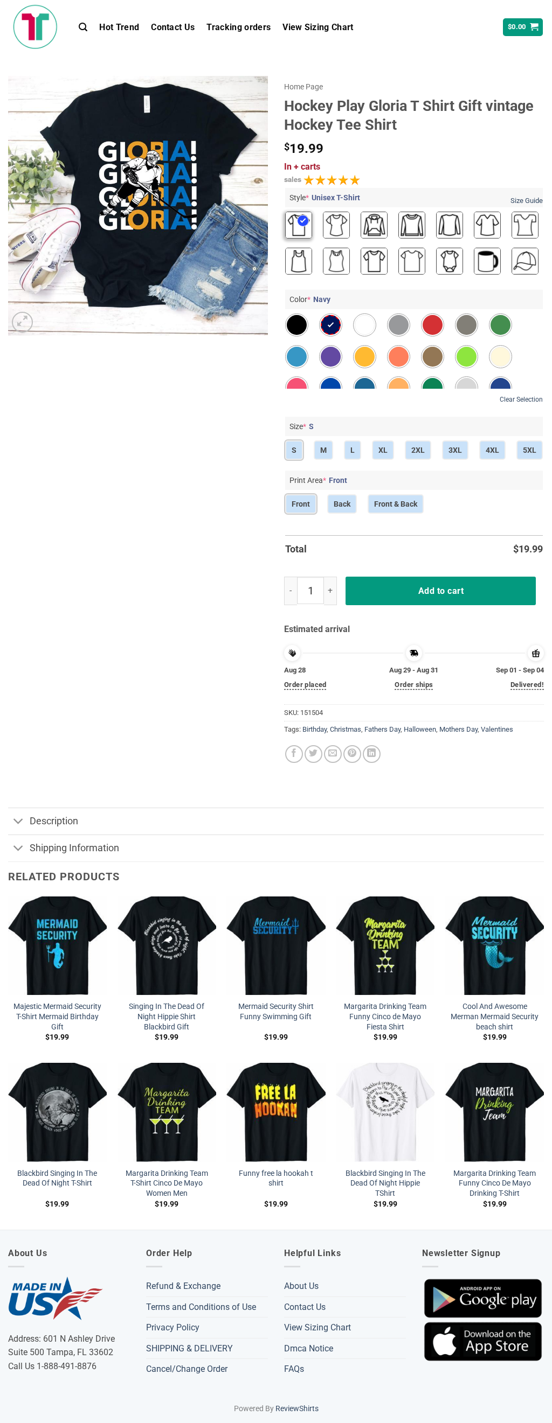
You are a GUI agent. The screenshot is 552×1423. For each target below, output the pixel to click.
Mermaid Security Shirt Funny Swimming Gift (276, 1011)
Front (301, 504)
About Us (301, 1286)
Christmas (345, 729)
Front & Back (395, 504)
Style (324, 197)
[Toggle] (18, 822)
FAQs (294, 1369)
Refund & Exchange (183, 1286)
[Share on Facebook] (294, 754)
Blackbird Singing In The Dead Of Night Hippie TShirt (385, 1183)
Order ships (414, 685)
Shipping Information (74, 848)
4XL (492, 450)
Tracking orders (238, 27)
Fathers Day (382, 729)
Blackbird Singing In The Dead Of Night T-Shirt (57, 1178)
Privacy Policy (172, 1327)
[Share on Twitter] (313, 754)
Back (342, 504)
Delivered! (527, 685)
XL (383, 450)
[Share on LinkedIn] (372, 754)
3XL (455, 450)
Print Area (318, 480)
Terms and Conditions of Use (201, 1307)
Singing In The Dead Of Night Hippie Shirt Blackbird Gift (166, 1016)
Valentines (497, 729)
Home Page (303, 86)
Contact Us (173, 27)
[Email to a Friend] (333, 754)
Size (301, 426)
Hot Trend (119, 27)
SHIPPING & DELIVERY (189, 1348)
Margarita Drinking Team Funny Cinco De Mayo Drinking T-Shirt (494, 1183)
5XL (529, 450)
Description (54, 821)
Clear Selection (521, 399)
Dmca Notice (308, 1348)
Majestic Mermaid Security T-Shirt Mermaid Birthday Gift (57, 1016)
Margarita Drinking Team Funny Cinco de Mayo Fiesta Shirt (385, 1016)
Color (309, 299)
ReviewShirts (297, 1408)
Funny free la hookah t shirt (276, 1178)
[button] (83, 27)
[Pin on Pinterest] (352, 754)
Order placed (305, 685)
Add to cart (441, 591)
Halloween (420, 729)
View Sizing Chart (317, 27)
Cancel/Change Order (186, 1369)
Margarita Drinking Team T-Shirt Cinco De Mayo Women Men (167, 1183)
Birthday (314, 729)
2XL (418, 450)
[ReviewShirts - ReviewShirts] (35, 27)
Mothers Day (458, 729)
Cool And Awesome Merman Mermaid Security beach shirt (495, 1016)
